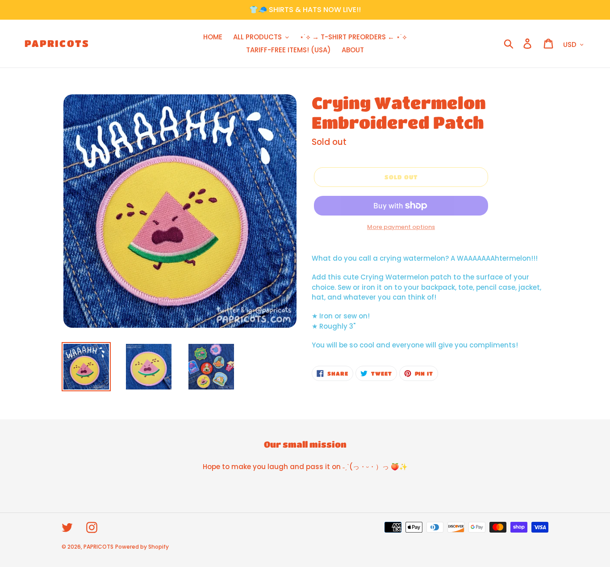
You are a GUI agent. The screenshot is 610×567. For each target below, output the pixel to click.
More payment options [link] (401, 227)
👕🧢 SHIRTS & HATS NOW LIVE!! (305, 9)
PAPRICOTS (57, 43)
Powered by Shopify (142, 546)
